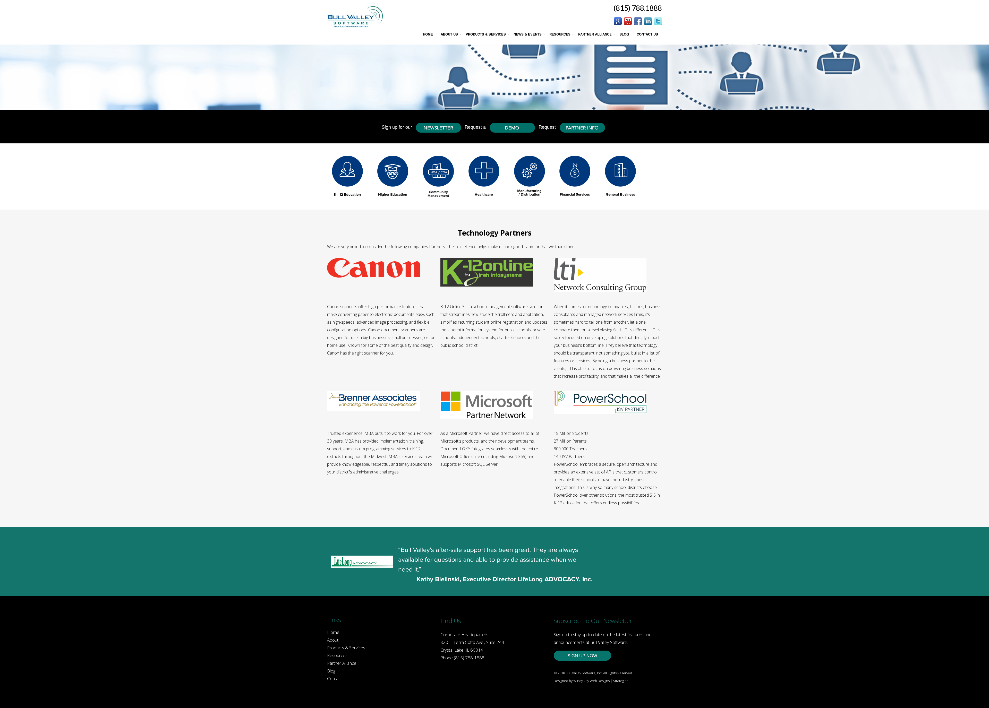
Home (333, 632)
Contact (334, 678)
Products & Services (346, 648)
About (332, 640)
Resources (337, 655)
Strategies (620, 680)
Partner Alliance (341, 663)
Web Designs (600, 680)
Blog (331, 671)
